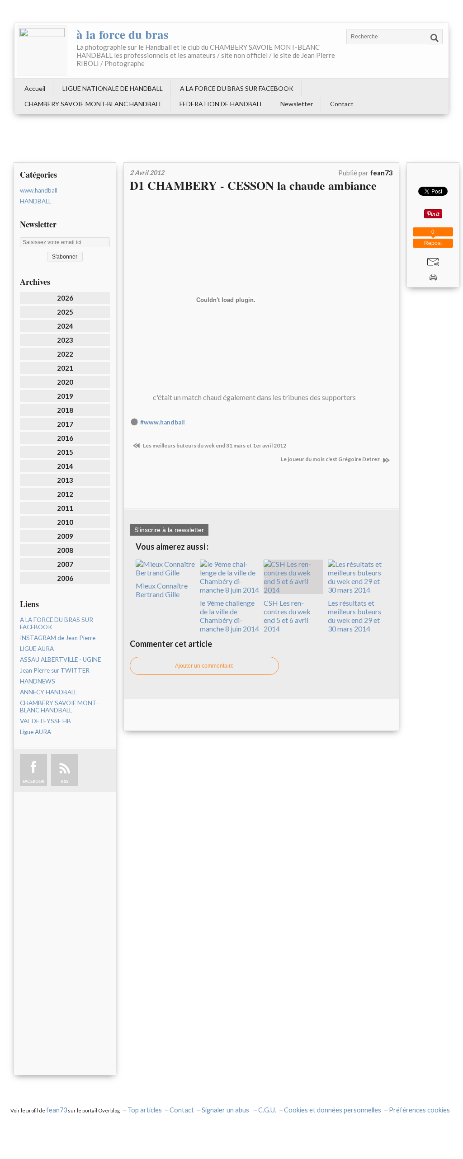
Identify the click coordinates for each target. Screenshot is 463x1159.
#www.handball (162, 422)
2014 (65, 466)
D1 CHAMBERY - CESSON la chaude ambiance (253, 185)
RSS (64, 781)
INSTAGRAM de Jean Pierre (57, 637)
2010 (65, 522)
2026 (65, 298)
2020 (65, 382)
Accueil (34, 88)
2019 (65, 396)
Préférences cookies (419, 1110)
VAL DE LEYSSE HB (45, 721)
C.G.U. (267, 1110)
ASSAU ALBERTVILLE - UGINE (60, 659)
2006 (65, 578)
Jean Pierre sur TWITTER (55, 670)
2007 (65, 564)
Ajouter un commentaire (204, 666)
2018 (65, 410)
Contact (342, 104)
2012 (65, 494)
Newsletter (296, 104)
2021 (65, 368)
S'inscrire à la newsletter (169, 529)
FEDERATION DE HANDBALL (221, 104)
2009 (65, 536)
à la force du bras (122, 34)
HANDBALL (35, 201)
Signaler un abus (226, 1110)
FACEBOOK (33, 781)
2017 (65, 424)
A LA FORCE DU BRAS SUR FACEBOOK (236, 88)
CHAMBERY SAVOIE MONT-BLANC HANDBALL (93, 104)
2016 (65, 438)
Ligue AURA (35, 731)
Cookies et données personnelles (332, 1110)
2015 (65, 452)
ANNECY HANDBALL (48, 692)
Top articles (145, 1110)
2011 (65, 508)
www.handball (38, 190)
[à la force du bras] (42, 50)
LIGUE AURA (37, 648)
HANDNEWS (37, 681)
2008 (65, 550)
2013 (65, 480)
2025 (65, 312)
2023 (65, 340)
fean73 (56, 1110)
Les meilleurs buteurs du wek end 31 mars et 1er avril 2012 (214, 445)
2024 (65, 326)
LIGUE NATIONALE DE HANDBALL (112, 88)
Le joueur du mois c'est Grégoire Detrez (331, 459)
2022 (65, 354)
